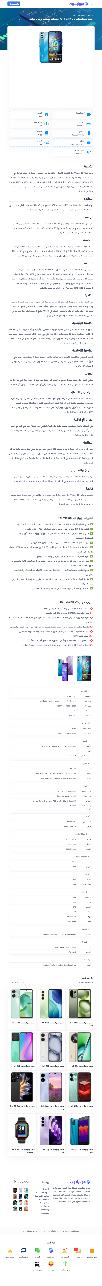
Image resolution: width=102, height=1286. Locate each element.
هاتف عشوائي (14, 3)
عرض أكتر (14, 982)
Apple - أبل (44, 1205)
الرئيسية (87, 15)
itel (74, 15)
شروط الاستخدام (42, 1192)
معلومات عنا (44, 1199)
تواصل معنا (44, 1202)
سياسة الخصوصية (42, 1195)
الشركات (80, 15)
